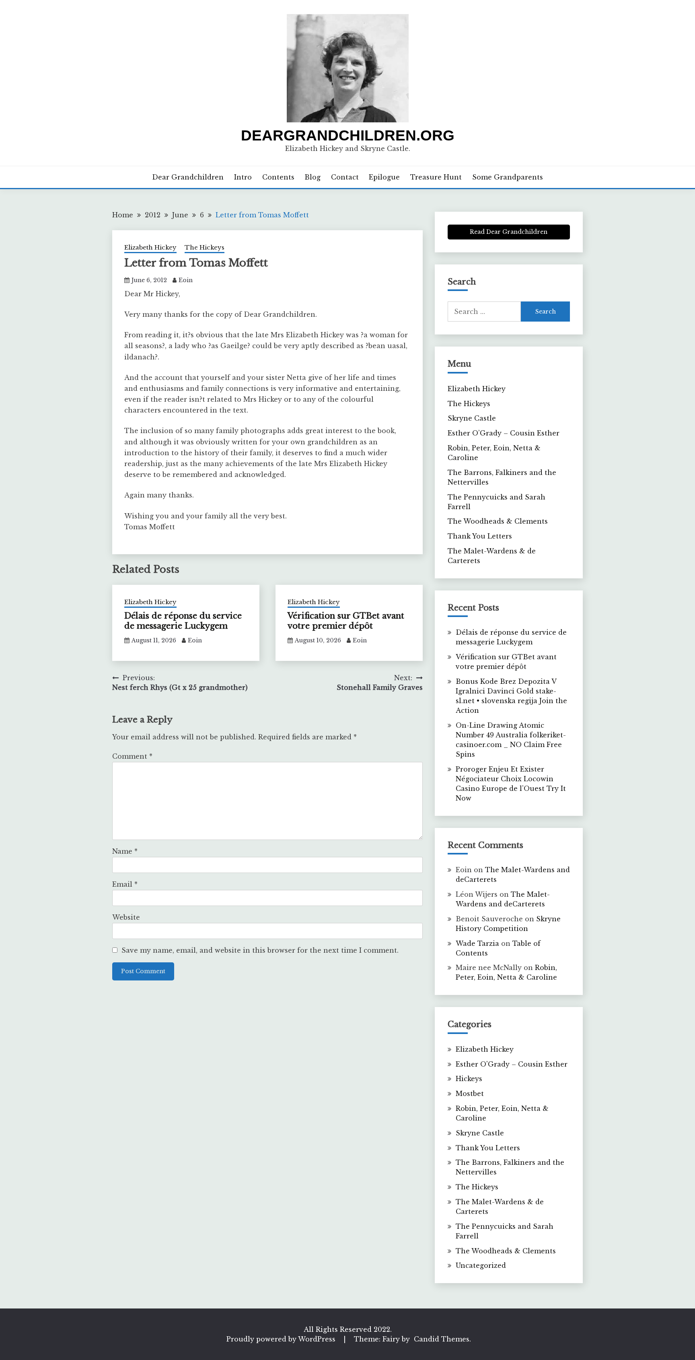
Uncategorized (481, 1265)
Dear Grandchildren (188, 177)
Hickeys (469, 1079)
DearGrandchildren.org (347, 135)
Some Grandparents (507, 177)
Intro (243, 177)
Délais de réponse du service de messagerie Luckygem (183, 621)
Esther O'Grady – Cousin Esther (512, 1064)
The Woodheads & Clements (498, 521)
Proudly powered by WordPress (281, 1339)
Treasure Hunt (436, 177)
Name (125, 851)
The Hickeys (204, 247)
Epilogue (384, 177)
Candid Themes (441, 1339)
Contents (278, 177)
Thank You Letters (480, 536)
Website (126, 917)
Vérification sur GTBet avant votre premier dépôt (346, 621)
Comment (132, 756)
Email (125, 884)
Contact (345, 177)
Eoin (186, 280)
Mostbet (470, 1094)
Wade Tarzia (477, 943)
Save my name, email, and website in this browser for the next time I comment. (260, 950)
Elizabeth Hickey (150, 247)
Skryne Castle (472, 418)
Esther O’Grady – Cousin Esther (503, 433)
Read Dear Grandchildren (508, 231)
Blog (312, 177)
